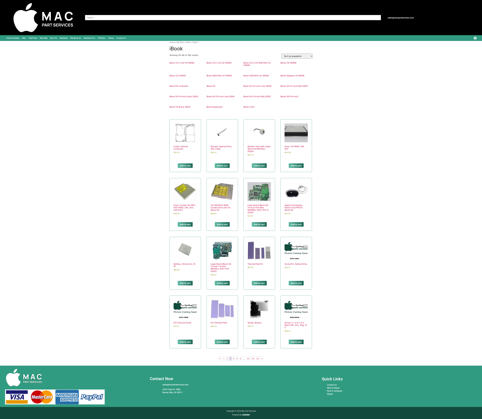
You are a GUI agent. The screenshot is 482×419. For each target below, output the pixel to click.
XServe (111, 38)
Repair (330, 394)
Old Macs (102, 38)
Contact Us (121, 38)
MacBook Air (75, 38)
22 (248, 358)
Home (172, 42)
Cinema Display (12, 38)
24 (257, 358)
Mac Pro (53, 38)
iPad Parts (32, 38)
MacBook (64, 38)
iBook (188, 42)
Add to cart (185, 165)
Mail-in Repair (333, 388)
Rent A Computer (335, 391)
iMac (24, 38)
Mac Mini (44, 38)
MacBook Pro (89, 38)
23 (253, 358)
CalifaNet (246, 415)
